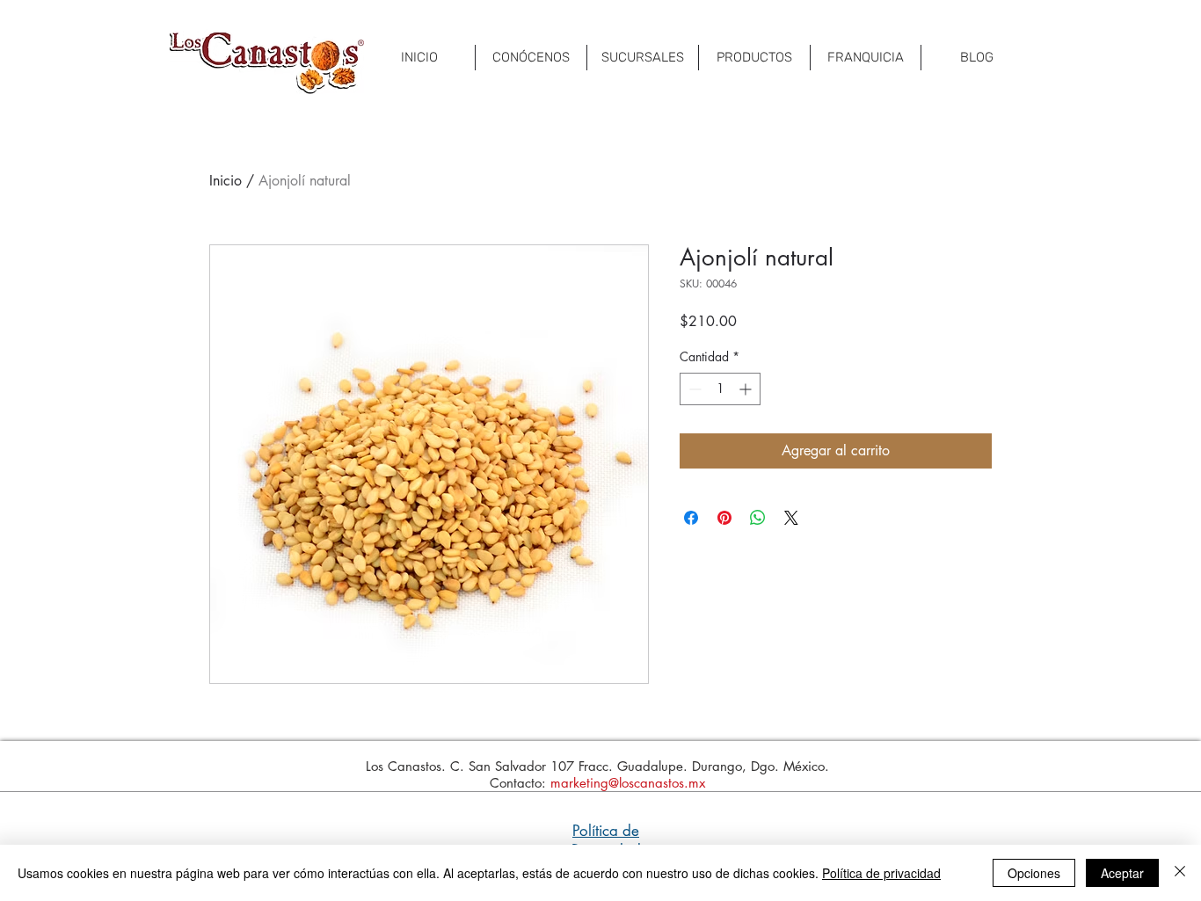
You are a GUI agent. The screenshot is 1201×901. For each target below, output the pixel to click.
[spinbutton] (720, 389)
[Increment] (747, 389)
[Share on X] (791, 517)
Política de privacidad (881, 873)
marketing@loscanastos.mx (627, 782)
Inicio (225, 180)
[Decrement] (693, 389)
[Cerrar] (1179, 873)
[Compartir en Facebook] (691, 517)
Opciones (1034, 873)
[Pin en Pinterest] (724, 517)
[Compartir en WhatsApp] (757, 517)
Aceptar (1122, 873)
